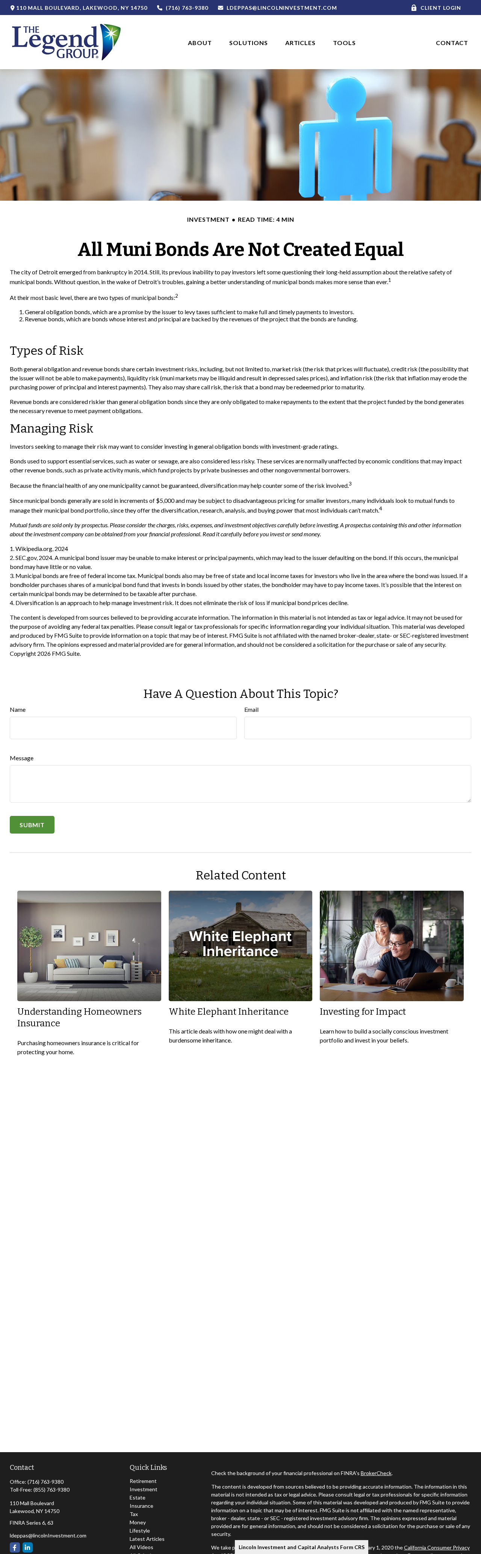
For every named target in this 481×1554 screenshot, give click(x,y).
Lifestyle (140, 1530)
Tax (134, 1514)
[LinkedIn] (28, 1547)
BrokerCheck (376, 1473)
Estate (137, 1497)
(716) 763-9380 (187, 8)
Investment (143, 1489)
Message (21, 757)
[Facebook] (15, 1547)
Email (251, 709)
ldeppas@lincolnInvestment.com (282, 8)
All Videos (141, 1547)
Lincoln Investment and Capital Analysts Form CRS (302, 1547)
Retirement (143, 1481)
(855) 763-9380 (51, 1489)
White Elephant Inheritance (229, 1011)
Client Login (440, 8)
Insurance (141, 1506)
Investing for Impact (363, 1011)
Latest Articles (147, 1539)
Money (138, 1522)
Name (18, 709)
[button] (200, 42)
